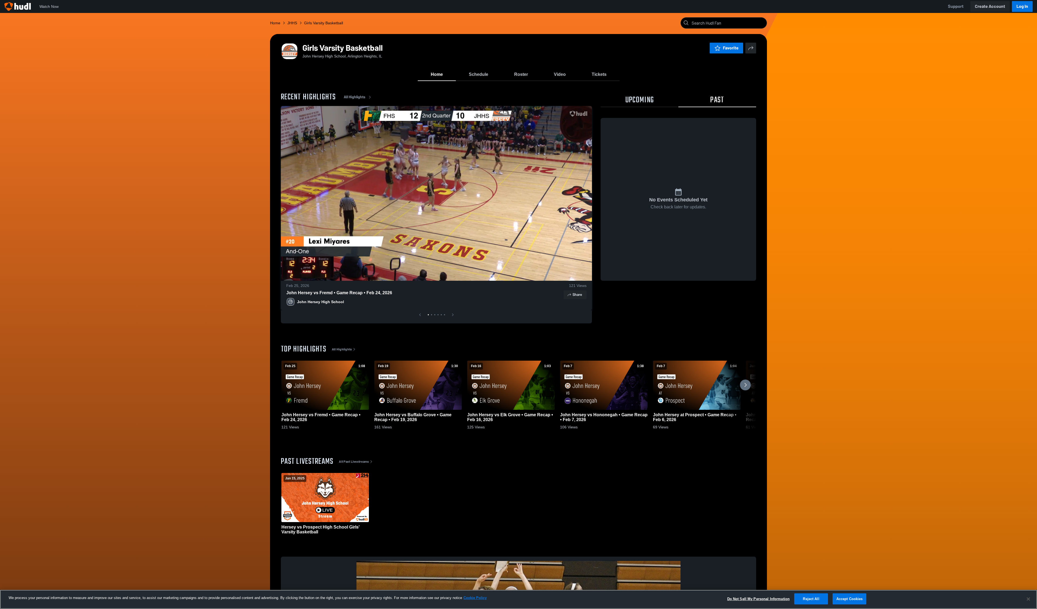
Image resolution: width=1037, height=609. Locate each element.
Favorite (731, 48)
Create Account (990, 6)
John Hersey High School (320, 302)
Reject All (811, 599)
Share (577, 295)
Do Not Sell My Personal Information (758, 599)
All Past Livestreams (354, 461)
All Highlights (354, 97)
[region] (518, 599)
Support (956, 6)
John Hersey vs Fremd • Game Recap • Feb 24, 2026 (339, 292)
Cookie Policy (475, 598)
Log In (1022, 6)
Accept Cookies (849, 599)
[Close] (1028, 599)
